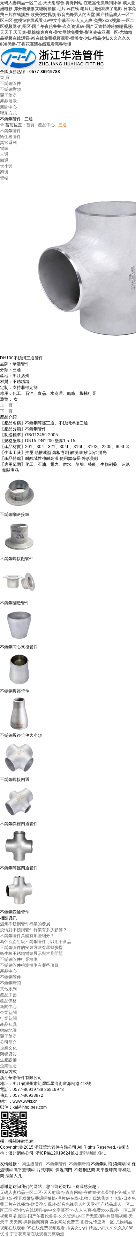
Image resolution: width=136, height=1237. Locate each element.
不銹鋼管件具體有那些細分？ (27, 935)
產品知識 (8, 1024)
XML (101, 1153)
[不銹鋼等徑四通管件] (19, 863)
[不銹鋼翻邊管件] (19, 598)
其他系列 (8, 989)
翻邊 (4, 172)
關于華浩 (8, 95)
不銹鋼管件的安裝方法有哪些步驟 (31, 947)
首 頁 (4, 77)
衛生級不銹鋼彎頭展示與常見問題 (31, 953)
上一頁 (6, 405)
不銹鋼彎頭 (10, 89)
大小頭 (6, 166)
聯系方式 (8, 113)
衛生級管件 (10, 136)
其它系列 (8, 142)
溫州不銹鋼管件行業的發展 (25, 923)
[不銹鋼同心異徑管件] (19, 642)
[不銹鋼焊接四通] (19, 775)
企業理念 (8, 1065)
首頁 (30, 124)
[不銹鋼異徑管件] (19, 687)
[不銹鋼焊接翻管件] (19, 554)
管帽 (4, 178)
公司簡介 (8, 1042)
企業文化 (8, 1048)
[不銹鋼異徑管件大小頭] (19, 731)
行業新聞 (8, 1018)
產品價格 (8, 1000)
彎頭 (4, 148)
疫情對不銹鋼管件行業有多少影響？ (33, 929)
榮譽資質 (8, 1054)
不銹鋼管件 (10, 83)
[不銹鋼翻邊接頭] (19, 510)
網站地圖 (8, 1030)
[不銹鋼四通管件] (19, 907)
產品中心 (46, 124)
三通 (4, 154)
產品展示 (8, 101)
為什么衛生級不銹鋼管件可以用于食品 (35, 941)
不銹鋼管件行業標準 (19, 959)
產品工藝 (8, 994)
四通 (4, 160)
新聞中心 (8, 107)
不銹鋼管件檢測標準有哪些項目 (29, 965)
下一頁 (6, 411)
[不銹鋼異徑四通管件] (19, 819)
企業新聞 (8, 1012)
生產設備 (8, 1060)
